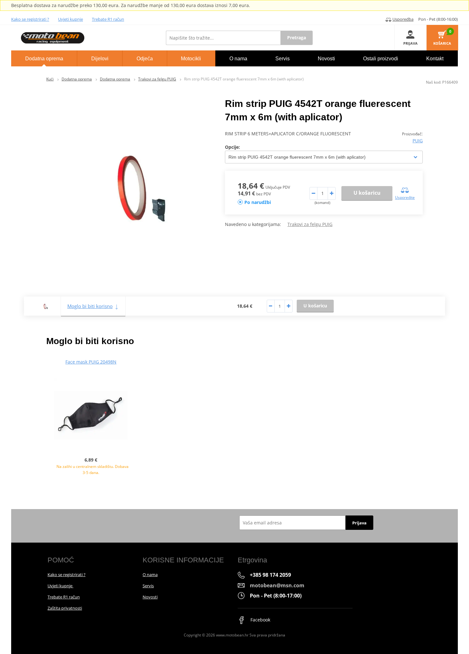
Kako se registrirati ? (30, 19)
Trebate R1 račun (108, 19)
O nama (150, 574)
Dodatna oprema (77, 79)
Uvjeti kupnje (70, 19)
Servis (148, 586)
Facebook (259, 620)
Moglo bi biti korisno (90, 306)
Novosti (150, 597)
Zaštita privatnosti (65, 608)
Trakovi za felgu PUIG (157, 79)
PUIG (418, 141)
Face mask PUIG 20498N (90, 362)
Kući (50, 79)
